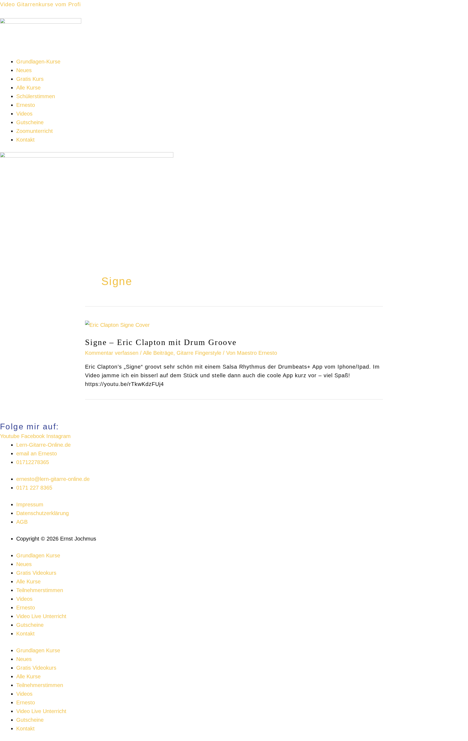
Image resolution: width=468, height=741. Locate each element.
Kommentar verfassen (111, 353)
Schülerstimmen (35, 96)
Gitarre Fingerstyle (199, 353)
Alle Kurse (28, 88)
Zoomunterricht (34, 131)
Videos (24, 114)
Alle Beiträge (158, 353)
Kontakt (25, 140)
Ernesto (25, 105)
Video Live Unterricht (41, 616)
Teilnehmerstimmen (39, 590)
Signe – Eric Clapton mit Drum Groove (160, 342)
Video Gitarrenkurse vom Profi (40, 4)
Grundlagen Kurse (38, 555)
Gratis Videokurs (36, 573)
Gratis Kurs (30, 79)
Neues (24, 70)
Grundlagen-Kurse (38, 62)
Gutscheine (30, 122)
